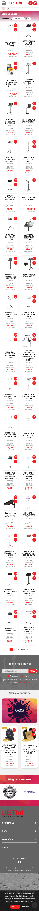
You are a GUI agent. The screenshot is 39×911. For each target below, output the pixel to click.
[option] (10, 747)
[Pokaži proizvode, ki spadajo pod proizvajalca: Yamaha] (19, 792)
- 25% (24, 728)
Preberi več (24, 907)
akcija (6, 740)
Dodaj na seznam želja (15, 25)
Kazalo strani (10, 868)
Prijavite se (14, 676)
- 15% (4, 728)
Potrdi (15, 907)
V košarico (15, 29)
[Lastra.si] (15, 814)
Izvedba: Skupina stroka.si (24, 868)
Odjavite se (27, 676)
